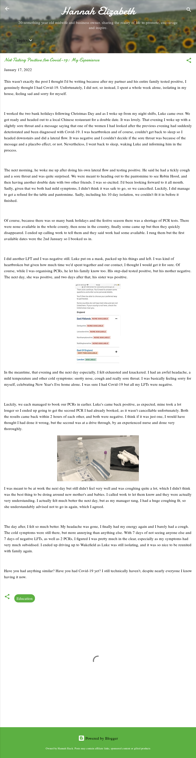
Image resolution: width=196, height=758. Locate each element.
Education (25, 598)
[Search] (189, 10)
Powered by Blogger (101, 738)
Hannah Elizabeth (98, 10)
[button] (189, 61)
